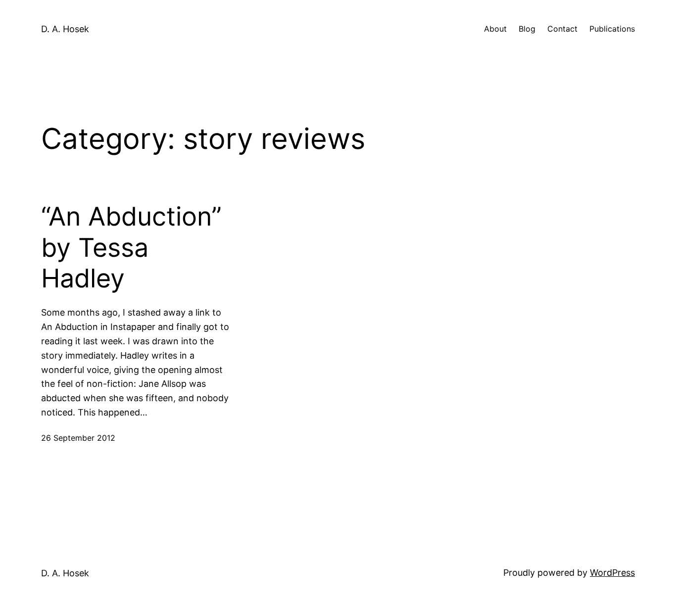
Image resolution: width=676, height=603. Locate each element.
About (495, 29)
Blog (527, 29)
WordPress (612, 572)
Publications (612, 29)
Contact (562, 29)
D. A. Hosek (65, 29)
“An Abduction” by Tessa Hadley (131, 247)
